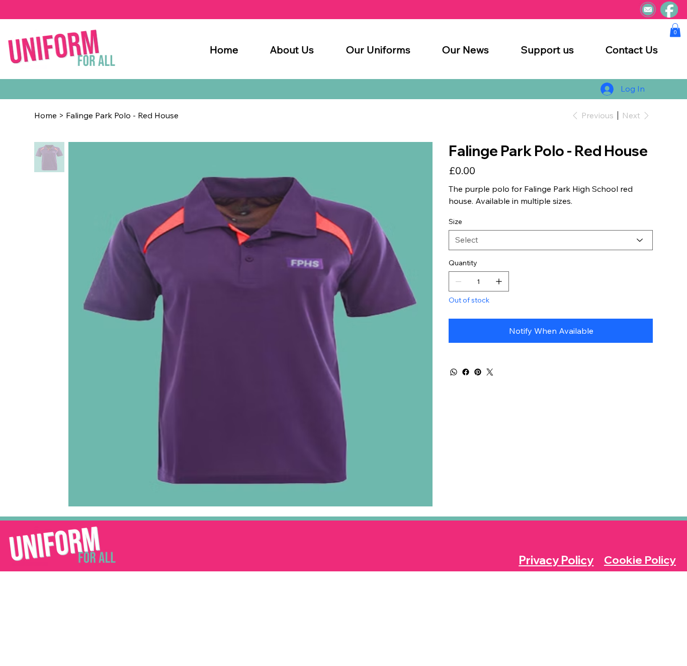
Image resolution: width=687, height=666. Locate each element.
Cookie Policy (640, 559)
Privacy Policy (556, 560)
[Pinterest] (478, 372)
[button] (675, 30)
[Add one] (499, 281)
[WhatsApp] (454, 372)
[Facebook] (466, 372)
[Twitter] (490, 372)
